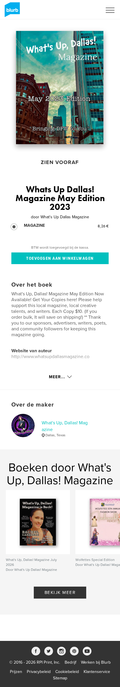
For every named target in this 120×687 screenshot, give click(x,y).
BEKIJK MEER (60, 592)
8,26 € (103, 226)
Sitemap (60, 678)
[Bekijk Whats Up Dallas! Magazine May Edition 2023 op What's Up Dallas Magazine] (59, 87)
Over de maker (32, 404)
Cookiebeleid (67, 671)
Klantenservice (97, 671)
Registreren (84, 10)
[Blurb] (11, 12)
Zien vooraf (60, 162)
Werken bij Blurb (96, 662)
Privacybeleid (39, 671)
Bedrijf (70, 662)
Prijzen (16, 671)
